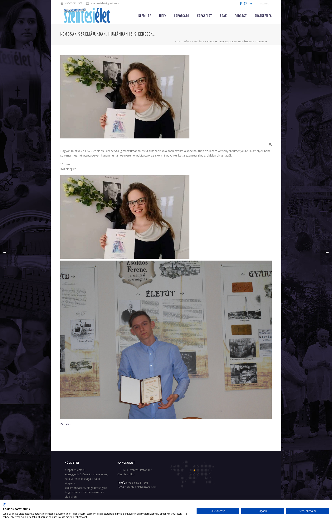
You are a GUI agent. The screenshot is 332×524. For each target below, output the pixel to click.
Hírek (162, 15)
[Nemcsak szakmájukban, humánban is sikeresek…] (166, 96)
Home (178, 41)
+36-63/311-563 (73, 3)
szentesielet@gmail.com (105, 3)
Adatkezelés (263, 15)
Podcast (241, 15)
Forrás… (65, 423)
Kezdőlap (144, 15)
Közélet (199, 41)
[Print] (270, 144)
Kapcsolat (204, 15)
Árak (223, 15)
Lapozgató (181, 15)
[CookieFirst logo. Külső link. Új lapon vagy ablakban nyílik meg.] (4, 505)
